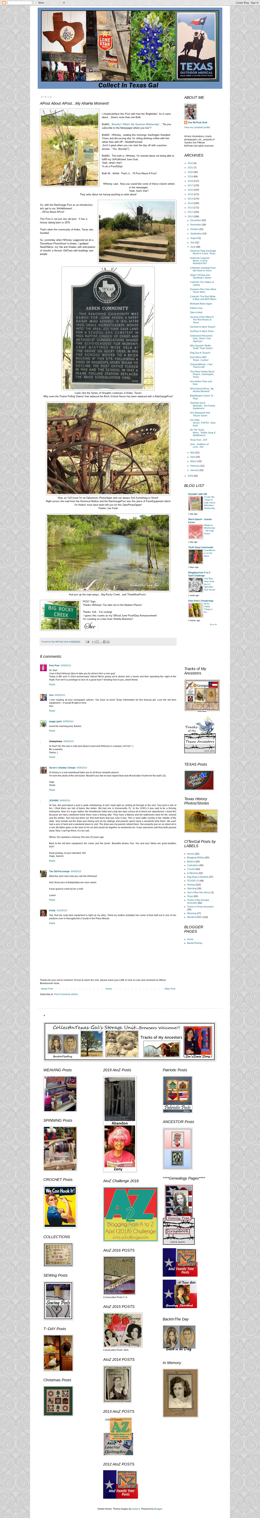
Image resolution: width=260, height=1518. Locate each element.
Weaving (191, 913)
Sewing (191, 884)
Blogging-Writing (195, 857)
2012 (191, 207)
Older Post (169, 988)
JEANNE (54, 800)
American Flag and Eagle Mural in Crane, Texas (203, 252)
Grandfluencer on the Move (209, 553)
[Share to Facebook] (104, 642)
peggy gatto (55, 721)
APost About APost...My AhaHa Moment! (202, 390)
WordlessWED (194, 917)
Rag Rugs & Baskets (197, 877)
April (193, 457)
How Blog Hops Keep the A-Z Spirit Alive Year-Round (209, 584)
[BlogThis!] (97, 642)
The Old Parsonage (59, 871)
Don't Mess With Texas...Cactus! (199, 358)
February (195, 466)
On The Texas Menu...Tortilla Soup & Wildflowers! (202, 433)
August (194, 238)
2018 (191, 181)
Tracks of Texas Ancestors (200, 906)
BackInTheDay (194, 943)
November (196, 224)
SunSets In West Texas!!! (202, 327)
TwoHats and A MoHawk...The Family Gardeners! (202, 406)
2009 (191, 476)
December (196, 220)
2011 (191, 212)
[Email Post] (87, 641)
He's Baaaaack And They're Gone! (200, 414)
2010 (191, 216)
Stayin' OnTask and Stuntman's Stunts (200, 276)
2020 (191, 172)
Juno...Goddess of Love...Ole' (199, 445)
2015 (191, 194)
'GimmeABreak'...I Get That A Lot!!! (201, 365)
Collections (193, 865)
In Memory (192, 873)
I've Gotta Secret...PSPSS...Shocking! (203, 423)
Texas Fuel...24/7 (198, 440)
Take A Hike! (196, 312)
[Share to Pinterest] (108, 642)
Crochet (191, 869)
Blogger (158, 1509)
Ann (51, 695)
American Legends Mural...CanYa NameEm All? (200, 261)
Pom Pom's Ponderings (201, 601)
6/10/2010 (62, 910)
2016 (191, 189)
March (193, 461)
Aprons (191, 853)
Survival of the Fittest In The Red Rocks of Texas (202, 320)
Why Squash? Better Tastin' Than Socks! (201, 347)
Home (109, 988)
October (194, 229)
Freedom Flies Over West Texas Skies (203, 290)
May (192, 452)
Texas (190, 896)
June (193, 247)
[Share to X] (101, 642)
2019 (191, 176)
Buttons (191, 861)
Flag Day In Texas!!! (200, 353)
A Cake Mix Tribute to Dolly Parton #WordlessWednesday (209, 502)
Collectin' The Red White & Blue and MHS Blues (203, 298)
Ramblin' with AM (197, 494)
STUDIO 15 (193, 880)
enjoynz (136, 1509)
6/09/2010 (66, 665)
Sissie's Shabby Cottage (62, 767)
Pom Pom (54, 665)
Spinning (191, 888)
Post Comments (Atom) (66, 994)
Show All (213, 625)
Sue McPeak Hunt (197, 122)
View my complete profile (197, 127)
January (194, 470)
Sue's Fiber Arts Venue (198, 892)
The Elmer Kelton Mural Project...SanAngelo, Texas (202, 374)
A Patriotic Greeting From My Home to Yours (203, 269)
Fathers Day (196, 308)
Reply (52, 684)
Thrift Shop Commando (200, 547)
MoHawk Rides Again (201, 303)
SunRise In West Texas (202, 331)
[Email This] (94, 642)
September (196, 233)
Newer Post (47, 988)
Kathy (52, 910)
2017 (191, 185)
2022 (191, 163)
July (192, 242)
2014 (191, 198)
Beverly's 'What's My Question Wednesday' (135, 124)
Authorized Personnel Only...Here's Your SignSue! (201, 338)
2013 (191, 203)
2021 (191, 167)
